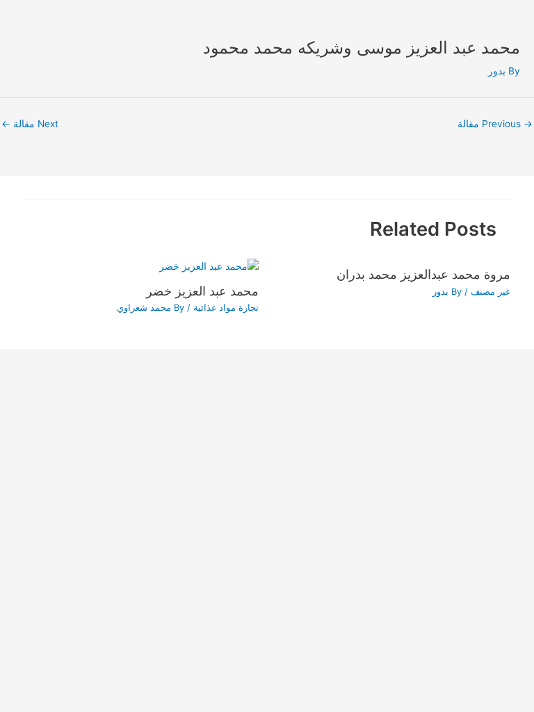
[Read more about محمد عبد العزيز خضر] (209, 265)
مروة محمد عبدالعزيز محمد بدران (423, 274)
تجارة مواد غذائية (226, 307)
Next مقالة (29, 123)
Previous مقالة (495, 123)
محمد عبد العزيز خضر (202, 290)
